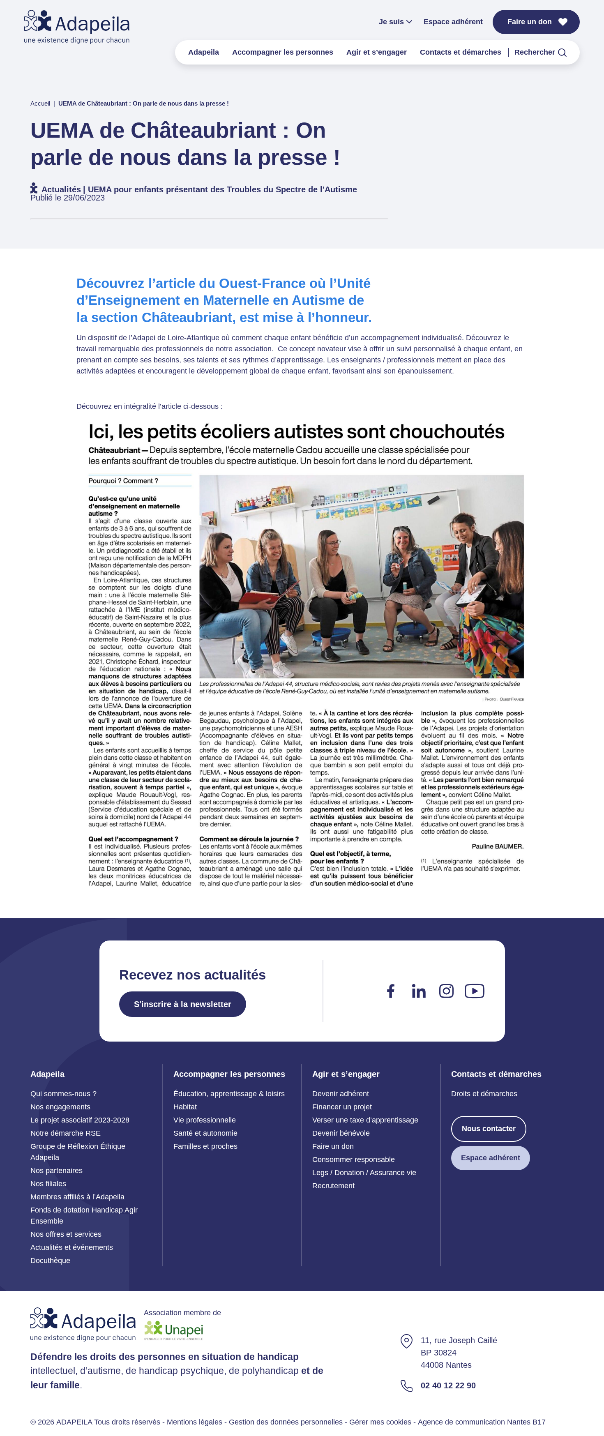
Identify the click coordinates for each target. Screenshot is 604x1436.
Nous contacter (489, 1129)
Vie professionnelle (204, 1120)
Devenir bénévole (341, 1133)
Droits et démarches (484, 1094)
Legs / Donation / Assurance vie (364, 1173)
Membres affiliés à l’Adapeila (77, 1197)
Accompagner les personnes (282, 52)
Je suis (391, 22)
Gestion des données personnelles (286, 1422)
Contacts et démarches (460, 52)
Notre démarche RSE (65, 1133)
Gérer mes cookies (380, 1422)
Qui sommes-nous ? (63, 1094)
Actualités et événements (71, 1247)
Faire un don (529, 22)
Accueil (40, 103)
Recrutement (333, 1186)
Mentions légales (194, 1422)
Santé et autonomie (205, 1133)
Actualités (61, 189)
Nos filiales (48, 1184)
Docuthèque (50, 1260)
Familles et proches (205, 1146)
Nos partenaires (56, 1170)
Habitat (185, 1107)
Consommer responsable (353, 1159)
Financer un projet (342, 1107)
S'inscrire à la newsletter (182, 1004)
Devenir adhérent (340, 1094)
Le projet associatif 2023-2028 (79, 1120)
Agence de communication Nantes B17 (482, 1422)
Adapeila (203, 52)
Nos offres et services (65, 1234)
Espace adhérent (453, 22)
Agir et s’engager (376, 52)
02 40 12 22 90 (448, 1385)
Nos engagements (60, 1107)
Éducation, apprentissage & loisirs (229, 1094)
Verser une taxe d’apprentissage (365, 1120)
